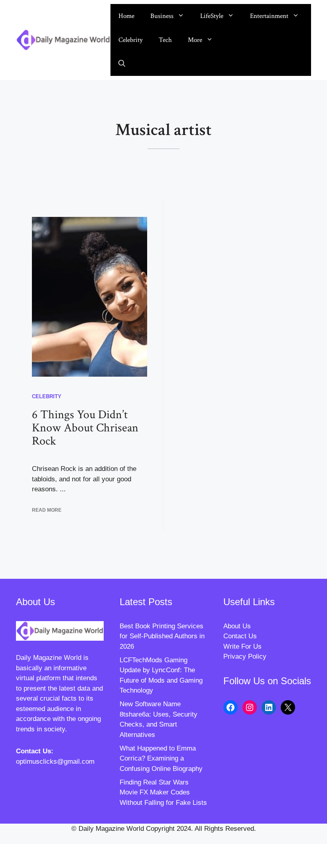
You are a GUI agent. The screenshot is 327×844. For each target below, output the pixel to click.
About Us (237, 626)
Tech (165, 40)
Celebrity (130, 40)
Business (161, 16)
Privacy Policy (244, 656)
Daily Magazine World (48, 657)
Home (126, 16)
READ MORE (46, 510)
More (195, 40)
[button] (121, 64)
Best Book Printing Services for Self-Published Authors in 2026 (162, 636)
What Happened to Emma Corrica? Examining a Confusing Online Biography (161, 759)
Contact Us (240, 636)
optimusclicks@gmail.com (55, 761)
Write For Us (242, 646)
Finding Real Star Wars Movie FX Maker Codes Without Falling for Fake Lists (163, 792)
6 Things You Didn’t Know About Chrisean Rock (85, 428)
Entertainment (269, 16)
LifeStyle (211, 16)
